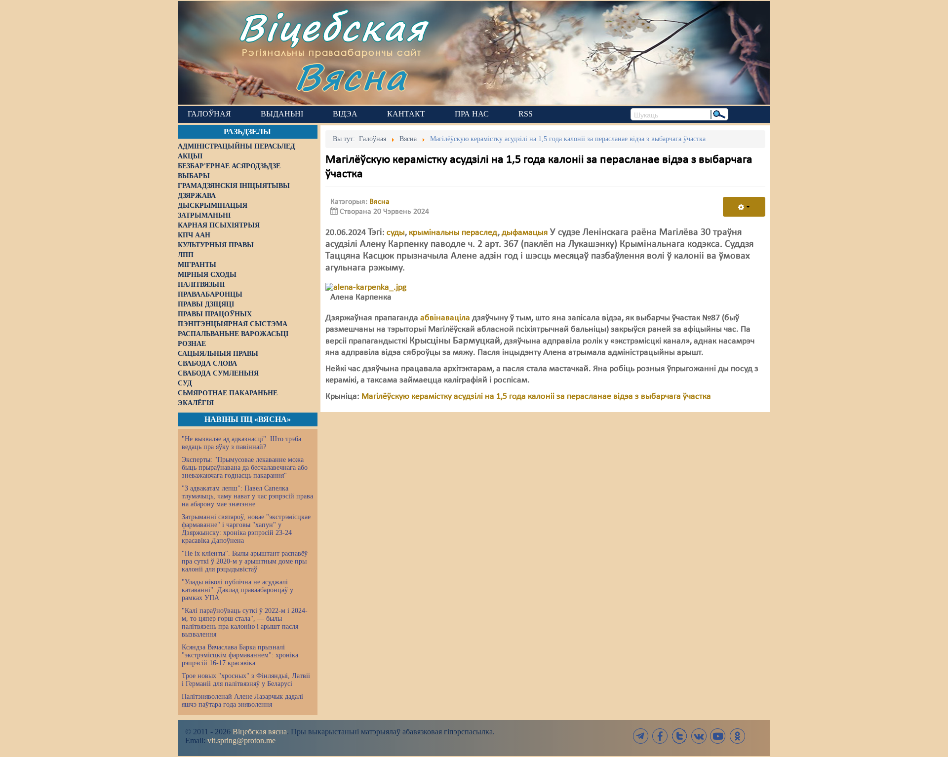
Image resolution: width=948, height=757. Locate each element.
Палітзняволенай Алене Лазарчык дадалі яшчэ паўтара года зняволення (242, 700)
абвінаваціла (445, 318)
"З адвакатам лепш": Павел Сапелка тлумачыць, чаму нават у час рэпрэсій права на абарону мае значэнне (247, 496)
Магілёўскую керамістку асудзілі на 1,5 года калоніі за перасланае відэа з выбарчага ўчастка (536, 396)
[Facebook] (660, 736)
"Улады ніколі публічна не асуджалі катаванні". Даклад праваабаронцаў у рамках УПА (237, 590)
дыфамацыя (525, 232)
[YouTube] (718, 736)
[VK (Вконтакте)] (698, 736)
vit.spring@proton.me (241, 740)
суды (396, 232)
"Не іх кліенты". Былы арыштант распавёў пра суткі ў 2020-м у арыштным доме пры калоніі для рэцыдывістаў (245, 561)
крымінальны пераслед (453, 232)
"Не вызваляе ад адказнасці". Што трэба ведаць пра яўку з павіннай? (241, 443)
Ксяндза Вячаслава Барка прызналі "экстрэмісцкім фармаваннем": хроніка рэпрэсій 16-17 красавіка (240, 655)
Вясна (351, 76)
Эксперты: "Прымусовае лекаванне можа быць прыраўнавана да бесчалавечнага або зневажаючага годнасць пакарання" (245, 467)
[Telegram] (640, 736)
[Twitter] (679, 736)
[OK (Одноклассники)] (737, 736)
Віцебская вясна (260, 731)
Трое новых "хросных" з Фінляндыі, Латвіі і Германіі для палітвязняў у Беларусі (246, 679)
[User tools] (744, 207)
